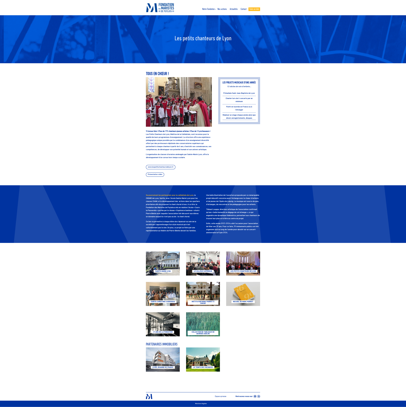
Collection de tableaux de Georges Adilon (203, 333)
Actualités (234, 9)
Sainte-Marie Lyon (163, 271)
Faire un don (254, 9)
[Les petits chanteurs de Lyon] (243, 263)
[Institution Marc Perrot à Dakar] (203, 294)
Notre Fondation (208, 9)
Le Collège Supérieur (203, 271)
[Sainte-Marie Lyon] (163, 263)
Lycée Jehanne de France (162, 367)
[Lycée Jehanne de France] (163, 359)
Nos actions (222, 9)
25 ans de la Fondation (163, 332)
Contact (244, 9)
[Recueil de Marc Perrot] (243, 294)
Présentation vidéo (155, 174)
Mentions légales (201, 403)
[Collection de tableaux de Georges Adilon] (203, 324)
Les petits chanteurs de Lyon (243, 271)
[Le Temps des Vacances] (203, 359)
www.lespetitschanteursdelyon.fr (161, 167)
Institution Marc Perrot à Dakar (203, 302)
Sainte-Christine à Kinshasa (163, 302)
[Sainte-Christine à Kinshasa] (163, 294)
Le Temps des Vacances (203, 367)
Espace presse (220, 396)
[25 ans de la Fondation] (163, 324)
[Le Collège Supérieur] (203, 263)
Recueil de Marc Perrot (243, 302)
